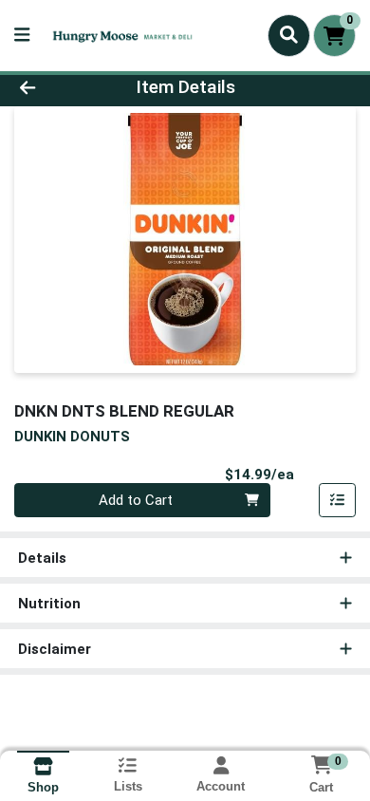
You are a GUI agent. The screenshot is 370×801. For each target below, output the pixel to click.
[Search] (289, 35)
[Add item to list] (338, 500)
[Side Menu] (21, 35)
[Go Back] (57, 88)
